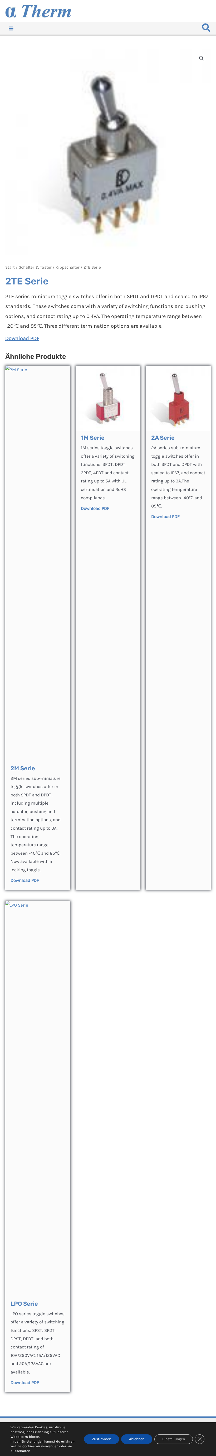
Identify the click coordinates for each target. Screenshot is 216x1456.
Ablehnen (136, 1439)
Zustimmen (101, 1439)
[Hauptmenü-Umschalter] (11, 28)
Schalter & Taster (35, 267)
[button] (206, 29)
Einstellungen (32, 1441)
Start (10, 267)
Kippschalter (68, 267)
